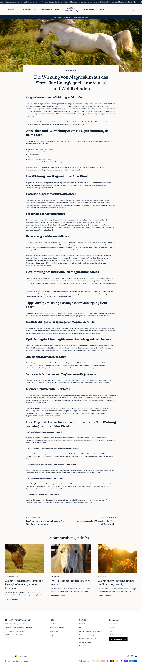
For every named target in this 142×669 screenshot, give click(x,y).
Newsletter (83, 646)
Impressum (113, 624)
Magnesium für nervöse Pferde (42, 230)
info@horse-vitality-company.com (19, 627)
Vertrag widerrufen (118, 639)
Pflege (51, 635)
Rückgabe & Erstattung (87, 638)
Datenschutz (113, 627)
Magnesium (30, 313)
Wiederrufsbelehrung (117, 635)
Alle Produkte (54, 624)
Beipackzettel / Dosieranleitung (90, 631)
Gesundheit (53, 631)
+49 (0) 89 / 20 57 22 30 (15, 631)
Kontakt (82, 624)
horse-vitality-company (19, 661)
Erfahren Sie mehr (11, 599)
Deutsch (8, 656)
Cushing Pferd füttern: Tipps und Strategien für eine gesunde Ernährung (24, 584)
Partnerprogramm (85, 642)
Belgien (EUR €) (23, 656)
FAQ (80, 627)
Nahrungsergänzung (56, 627)
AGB (110, 631)
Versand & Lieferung (86, 635)
